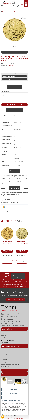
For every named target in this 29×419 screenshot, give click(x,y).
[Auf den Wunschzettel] (24, 18)
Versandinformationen (7, 342)
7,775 (15, 140)
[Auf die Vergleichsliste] (21, 18)
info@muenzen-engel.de (10, 316)
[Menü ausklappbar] (2, 7)
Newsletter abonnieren (15, 299)
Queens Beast (10, 65)
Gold (15, 154)
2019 (15, 151)
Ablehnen (13, 397)
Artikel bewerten (6, 199)
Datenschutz (4, 350)
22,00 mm (16, 126)
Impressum (4, 359)
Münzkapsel (17, 165)
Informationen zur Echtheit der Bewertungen (15, 418)
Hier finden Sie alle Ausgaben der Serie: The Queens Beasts (14, 52)
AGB (2, 352)
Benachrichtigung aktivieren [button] (7, 251)
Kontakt (3, 337)
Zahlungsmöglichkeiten (7, 340)
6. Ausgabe (16, 119)
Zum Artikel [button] (7, 262)
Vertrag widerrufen (14, 370)
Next (25, 246)
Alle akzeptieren (14, 389)
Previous (3, 246)
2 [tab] (15, 46)
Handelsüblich (17, 129)
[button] (14, 6)
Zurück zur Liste (5, 11)
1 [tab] (13, 46)
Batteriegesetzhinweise (7, 362)
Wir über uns (4, 335)
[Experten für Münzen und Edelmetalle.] (8, 2)
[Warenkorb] (2, 15)
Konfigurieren (13, 393)
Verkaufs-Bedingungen (7, 355)
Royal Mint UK (17, 147)
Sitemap (3, 357)
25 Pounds (16, 158)
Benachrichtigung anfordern (14, 104)
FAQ (2, 333)
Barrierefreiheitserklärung (8, 366)
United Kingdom (18, 122)
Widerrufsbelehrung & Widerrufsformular (12, 364)
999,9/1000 (16, 133)
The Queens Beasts (18, 161)
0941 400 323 (6, 315)
